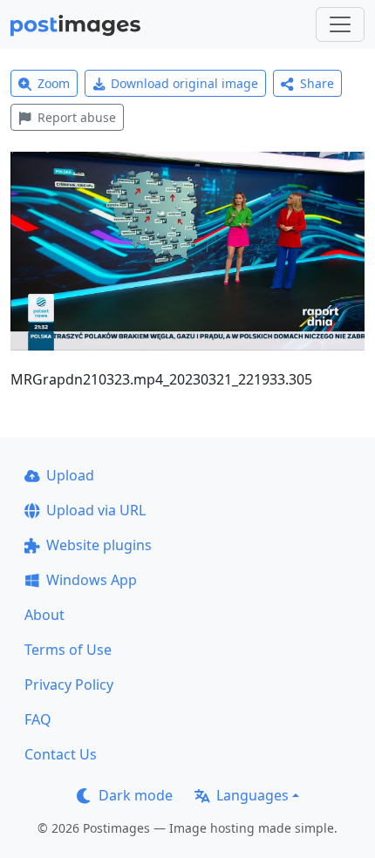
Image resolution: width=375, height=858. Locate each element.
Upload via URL (96, 510)
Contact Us (60, 754)
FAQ (37, 719)
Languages (252, 795)
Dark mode (136, 795)
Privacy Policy (68, 684)
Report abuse (77, 117)
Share (317, 83)
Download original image (184, 83)
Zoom (54, 83)
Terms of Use (68, 649)
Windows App (91, 579)
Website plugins (99, 545)
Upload (70, 475)
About (44, 614)
